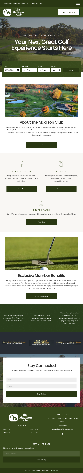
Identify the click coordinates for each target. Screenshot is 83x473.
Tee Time (25, 66)
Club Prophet (54, 470)
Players (53, 66)
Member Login (37, 3)
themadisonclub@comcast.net (62, 429)
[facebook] (62, 434)
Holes (40, 66)
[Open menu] (78, 3)
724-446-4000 (23, 3)
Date (5, 66)
